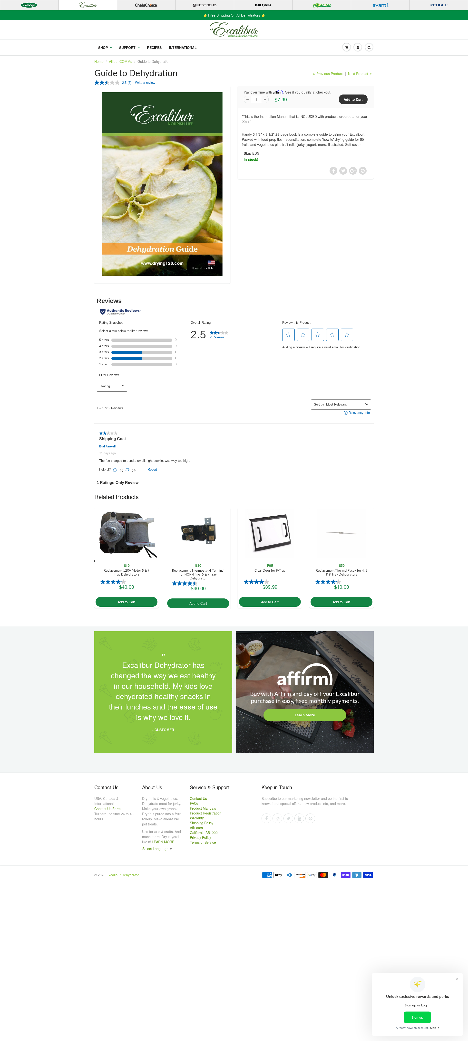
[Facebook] (266, 818)
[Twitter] (288, 818)
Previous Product (329, 73)
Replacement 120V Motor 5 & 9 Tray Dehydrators (126, 572)
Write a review (145, 83)
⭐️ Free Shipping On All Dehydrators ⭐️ (234, 15)
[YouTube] (299, 818)
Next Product (358, 73)
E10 (127, 565)
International (183, 47)
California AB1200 (204, 832)
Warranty (197, 817)
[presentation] (94, 560)
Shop (103, 47)
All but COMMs (120, 61)
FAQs (194, 803)
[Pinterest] (310, 818)
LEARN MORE (163, 841)
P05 (270, 565)
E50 (342, 565)
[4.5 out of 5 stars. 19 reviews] (185, 583)
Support (127, 47)
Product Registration (205, 813)
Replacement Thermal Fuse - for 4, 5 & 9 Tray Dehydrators (341, 572)
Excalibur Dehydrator (123, 874)
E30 (198, 565)
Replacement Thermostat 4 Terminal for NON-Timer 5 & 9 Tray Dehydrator (198, 574)
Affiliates (196, 827)
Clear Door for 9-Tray (269, 570)
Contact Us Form (107, 808)
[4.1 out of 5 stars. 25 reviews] (113, 581)
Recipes (154, 47)
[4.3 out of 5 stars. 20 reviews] (328, 581)
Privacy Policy (200, 837)
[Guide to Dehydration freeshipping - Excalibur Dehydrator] (162, 184)
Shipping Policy (201, 822)
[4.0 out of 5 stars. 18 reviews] (257, 581)
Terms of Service (203, 842)
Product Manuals (203, 808)
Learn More (305, 715)
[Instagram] (277, 818)
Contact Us (198, 798)
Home (99, 61)
